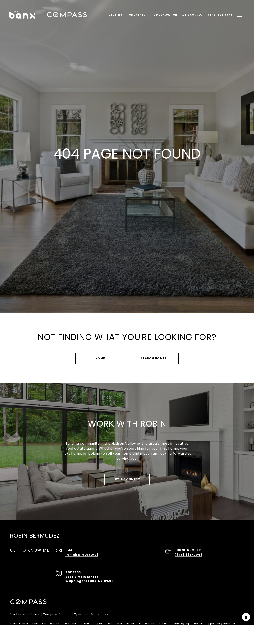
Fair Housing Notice (25, 614)
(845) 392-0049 (188, 555)
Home (100, 358)
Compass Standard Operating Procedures (75, 614)
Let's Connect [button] (127, 479)
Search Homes (154, 358)
